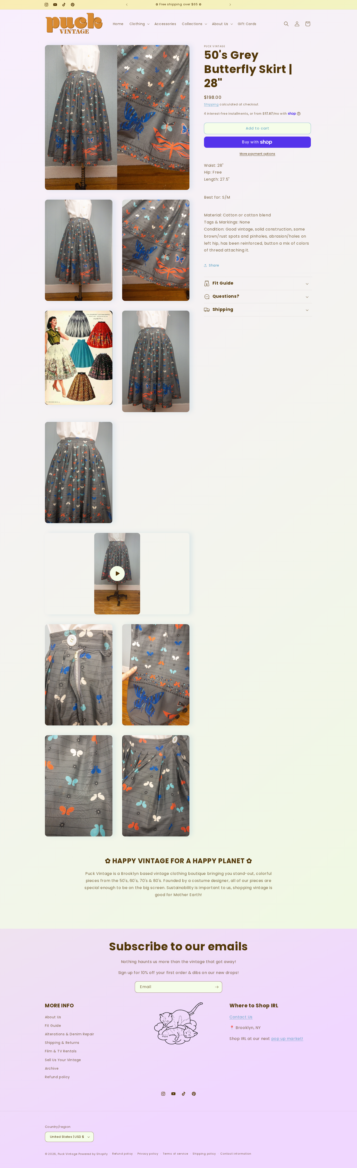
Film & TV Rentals (60, 1051)
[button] (139, 24)
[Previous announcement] (126, 4)
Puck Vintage (67, 1154)
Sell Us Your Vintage (63, 1059)
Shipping (211, 104)
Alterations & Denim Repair (69, 1034)
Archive (52, 1068)
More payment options (257, 154)
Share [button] (214, 265)
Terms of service (175, 1154)
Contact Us (241, 1017)
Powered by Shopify (93, 1154)
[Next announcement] (230, 4)
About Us (53, 1017)
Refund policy (57, 1077)
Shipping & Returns (62, 1042)
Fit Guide (53, 1025)
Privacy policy (147, 1154)
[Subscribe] (216, 987)
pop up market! (287, 1038)
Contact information (235, 1154)
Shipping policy (204, 1154)
